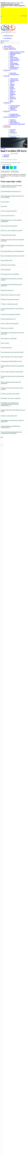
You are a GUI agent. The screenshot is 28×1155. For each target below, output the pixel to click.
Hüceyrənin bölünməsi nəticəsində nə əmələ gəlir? (12, 255)
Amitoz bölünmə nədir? (6, 260)
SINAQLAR (7, 70)
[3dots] (1, 33)
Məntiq (11, 101)
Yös (11, 100)
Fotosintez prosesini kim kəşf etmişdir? (10, 393)
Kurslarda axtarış (14, 114)
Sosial (11, 61)
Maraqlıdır (12, 108)
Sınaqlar (12, 66)
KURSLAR (7, 111)
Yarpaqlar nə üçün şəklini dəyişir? (9, 415)
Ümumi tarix (13, 98)
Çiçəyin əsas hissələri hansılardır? (9, 211)
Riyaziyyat (12, 97)
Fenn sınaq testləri (14, 74)
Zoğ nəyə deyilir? (5, 201)
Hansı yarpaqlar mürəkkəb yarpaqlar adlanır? (12, 371)
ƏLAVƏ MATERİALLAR (10, 117)
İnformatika (13, 94)
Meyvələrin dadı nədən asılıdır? (8, 235)
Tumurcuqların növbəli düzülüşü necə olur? (11, 361)
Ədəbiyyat (12, 88)
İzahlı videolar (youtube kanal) (17, 124)
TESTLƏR (6, 76)
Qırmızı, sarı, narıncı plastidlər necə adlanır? (11, 230)
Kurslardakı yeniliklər (15, 115)
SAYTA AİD (7, 127)
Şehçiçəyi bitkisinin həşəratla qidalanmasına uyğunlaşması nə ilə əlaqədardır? (11, 432)
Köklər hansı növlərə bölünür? (8, 265)
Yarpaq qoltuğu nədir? (6, 347)
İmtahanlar (12, 54)
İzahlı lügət (12, 119)
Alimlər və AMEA (14, 59)
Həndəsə (12, 93)
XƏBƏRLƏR (7, 102)
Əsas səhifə (6, 154)
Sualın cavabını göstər (5, 171)
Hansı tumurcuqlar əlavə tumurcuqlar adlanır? (12, 352)
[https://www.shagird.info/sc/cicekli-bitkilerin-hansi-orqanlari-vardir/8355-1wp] (11, 167)
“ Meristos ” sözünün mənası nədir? (9, 304)
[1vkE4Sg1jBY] (14, 19)
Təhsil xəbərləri (14, 63)
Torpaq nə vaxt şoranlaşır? (7, 328)
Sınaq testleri (13, 73)
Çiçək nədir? (4, 206)
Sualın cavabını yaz (15, 122)
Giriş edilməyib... (8, 38)
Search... (3, 42)
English (12, 87)
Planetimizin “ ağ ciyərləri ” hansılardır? (10, 398)
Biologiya (12, 81)
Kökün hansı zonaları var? (7, 290)
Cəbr (11, 83)
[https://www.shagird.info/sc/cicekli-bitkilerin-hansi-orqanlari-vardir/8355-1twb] (15, 167)
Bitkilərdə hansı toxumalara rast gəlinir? (10, 294)
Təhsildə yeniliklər (14, 64)
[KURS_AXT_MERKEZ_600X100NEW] (14, 12)
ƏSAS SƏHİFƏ (8, 46)
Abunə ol (12, 131)
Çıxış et (7, 40)
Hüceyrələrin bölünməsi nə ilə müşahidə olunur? (12, 251)
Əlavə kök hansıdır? (6, 269)
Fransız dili (12, 91)
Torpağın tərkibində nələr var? (8, 319)
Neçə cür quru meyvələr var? (8, 215)
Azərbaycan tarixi (14, 80)
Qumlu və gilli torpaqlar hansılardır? (10, 323)
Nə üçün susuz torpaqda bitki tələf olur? (10, 314)
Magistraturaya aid (14, 67)
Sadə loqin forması (14, 135)
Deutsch (12, 85)
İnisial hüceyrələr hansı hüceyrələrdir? (10, 299)
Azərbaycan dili (14, 78)
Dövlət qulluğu (13, 68)
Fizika (11, 90)
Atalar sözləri (13, 121)
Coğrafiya (12, 84)
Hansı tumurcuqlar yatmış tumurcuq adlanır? (12, 356)
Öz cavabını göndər (14, 171)
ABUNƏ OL (7, 125)
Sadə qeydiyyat (14, 134)
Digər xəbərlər (13, 57)
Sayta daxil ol (13, 132)
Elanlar (11, 56)
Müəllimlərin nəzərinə (15, 53)
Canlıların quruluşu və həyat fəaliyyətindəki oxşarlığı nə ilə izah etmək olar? (11, 186)
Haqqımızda (13, 136)
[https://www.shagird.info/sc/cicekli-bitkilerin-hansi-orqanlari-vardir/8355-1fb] (3, 167)
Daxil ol (3, 40)
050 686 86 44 (7, 35)
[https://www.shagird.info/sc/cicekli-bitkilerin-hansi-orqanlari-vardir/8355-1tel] (7, 167)
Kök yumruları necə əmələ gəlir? (9, 338)
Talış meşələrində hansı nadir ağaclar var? (11, 191)
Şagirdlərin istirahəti (15, 105)
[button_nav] (1, 23)
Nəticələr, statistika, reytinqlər (17, 51)
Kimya (11, 95)
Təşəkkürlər (13, 129)
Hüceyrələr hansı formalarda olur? (9, 225)
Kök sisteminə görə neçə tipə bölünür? (10, 274)
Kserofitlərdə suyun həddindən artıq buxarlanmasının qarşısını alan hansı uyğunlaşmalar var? (10, 404)
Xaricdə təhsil (13, 110)
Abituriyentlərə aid (14, 60)
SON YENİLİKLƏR (9, 47)
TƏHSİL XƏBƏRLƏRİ (10, 49)
